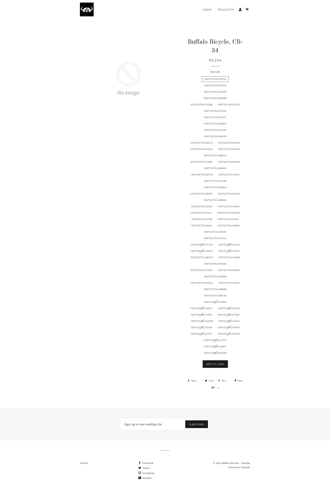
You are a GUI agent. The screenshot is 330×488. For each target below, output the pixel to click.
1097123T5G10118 (201, 219)
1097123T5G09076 (215, 136)
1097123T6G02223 (202, 251)
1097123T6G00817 (215, 346)
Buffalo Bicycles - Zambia (236, 463)
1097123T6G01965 (229, 308)
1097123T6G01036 (201, 149)
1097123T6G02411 (229, 321)
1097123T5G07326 (201, 270)
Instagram (148, 473)
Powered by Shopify (239, 467)
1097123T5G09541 (201, 225)
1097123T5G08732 (202, 174)
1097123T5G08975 (201, 257)
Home (207, 9)
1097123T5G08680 (215, 200)
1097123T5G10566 (229, 257)
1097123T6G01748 (229, 314)
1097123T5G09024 (202, 282)
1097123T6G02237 (229, 104)
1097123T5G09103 (215, 117)
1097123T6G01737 (201, 333)
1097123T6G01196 (201, 314)
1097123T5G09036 (215, 295)
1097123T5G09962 (215, 263)
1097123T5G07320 (202, 244)
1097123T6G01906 (229, 161)
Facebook (147, 463)
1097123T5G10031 (201, 212)
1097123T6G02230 (215, 79)
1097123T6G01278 (229, 333)
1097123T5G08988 (215, 98)
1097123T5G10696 (229, 225)
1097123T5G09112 (229, 282)
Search (84, 463)
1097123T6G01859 (229, 327)
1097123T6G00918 (202, 321)
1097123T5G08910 (229, 270)
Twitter (146, 468)
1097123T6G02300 (215, 110)
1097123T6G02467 (215, 130)
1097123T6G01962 (229, 142)
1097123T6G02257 (201, 308)
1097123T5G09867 (215, 123)
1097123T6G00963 (215, 302)
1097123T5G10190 (229, 251)
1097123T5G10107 (229, 174)
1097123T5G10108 (201, 327)
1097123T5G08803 (215, 155)
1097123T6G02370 (215, 340)
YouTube (147, 478)
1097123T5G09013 (229, 193)
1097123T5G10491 (228, 219)
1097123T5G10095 (229, 206)
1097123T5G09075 (201, 142)
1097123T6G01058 (201, 104)
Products (226, 9)
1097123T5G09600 (215, 187)
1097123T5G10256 (201, 206)
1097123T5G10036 (229, 149)
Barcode (215, 71)
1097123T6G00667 (215, 91)
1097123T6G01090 (215, 85)
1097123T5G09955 (201, 193)
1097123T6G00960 (215, 352)
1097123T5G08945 (215, 168)
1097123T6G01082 (201, 161)
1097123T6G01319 (229, 244)
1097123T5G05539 (215, 231)
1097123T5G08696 (215, 276)
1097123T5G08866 (215, 289)
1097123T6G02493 (228, 212)
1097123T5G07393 (215, 238)
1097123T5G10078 (215, 181)
